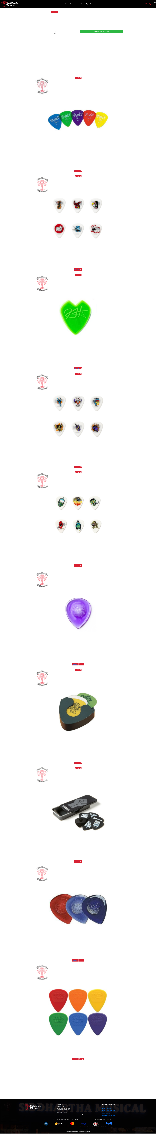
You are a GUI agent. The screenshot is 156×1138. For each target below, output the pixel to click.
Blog (87, 3)
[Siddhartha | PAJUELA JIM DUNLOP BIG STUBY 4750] (78, 909)
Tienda (71, 3)
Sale (98, 3)
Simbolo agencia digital (85, 1131)
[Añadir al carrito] (79, 664)
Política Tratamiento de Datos (108, 1115)
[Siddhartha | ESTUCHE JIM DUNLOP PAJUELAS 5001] (78, 711)
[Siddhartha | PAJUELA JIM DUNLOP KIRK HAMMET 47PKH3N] (78, 317)
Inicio (66, 3)
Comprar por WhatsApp (101, 31)
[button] (81, 171)
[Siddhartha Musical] (9, 3)
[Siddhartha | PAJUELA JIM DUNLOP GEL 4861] (78, 119)
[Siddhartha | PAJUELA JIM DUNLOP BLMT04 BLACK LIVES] (78, 810)
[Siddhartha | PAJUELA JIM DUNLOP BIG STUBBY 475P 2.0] (78, 613)
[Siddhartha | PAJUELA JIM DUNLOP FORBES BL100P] (78, 415)
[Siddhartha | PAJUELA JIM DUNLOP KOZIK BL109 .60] (78, 218)
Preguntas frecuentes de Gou (108, 1110)
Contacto (92, 3)
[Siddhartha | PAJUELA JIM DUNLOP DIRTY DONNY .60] (78, 514)
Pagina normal (105, 1106)
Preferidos (104, 1112)
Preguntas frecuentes (106, 1108)
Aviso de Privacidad (106, 1113)
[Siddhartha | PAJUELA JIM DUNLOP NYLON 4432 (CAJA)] (78, 1007)
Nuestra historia (79, 3)
